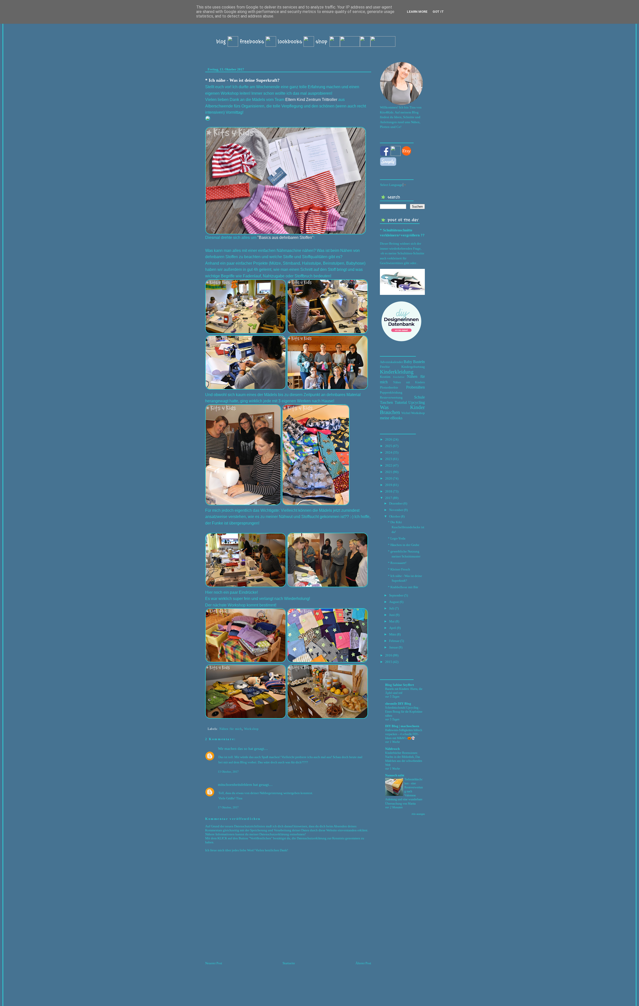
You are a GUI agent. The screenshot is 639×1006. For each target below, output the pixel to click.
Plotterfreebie (389, 387)
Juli (391, 608)
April (392, 628)
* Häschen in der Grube (403, 545)
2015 (388, 662)
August (394, 602)
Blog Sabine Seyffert (399, 685)
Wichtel (405, 413)
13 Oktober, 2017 (228, 771)
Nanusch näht (394, 775)
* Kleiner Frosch (399, 569)
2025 (388, 446)
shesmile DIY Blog (398, 703)
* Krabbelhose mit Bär (403, 587)
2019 (388, 485)
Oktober (394, 516)
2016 (388, 655)
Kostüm (385, 377)
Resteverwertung (391, 397)
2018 (388, 491)
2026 (388, 439)
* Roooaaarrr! (397, 563)
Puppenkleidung (391, 392)
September (396, 595)
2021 (388, 472)
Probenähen (415, 387)
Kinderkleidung (397, 372)
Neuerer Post (213, 963)
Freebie (385, 367)
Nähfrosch (392, 749)
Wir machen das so (232, 749)
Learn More (417, 11)
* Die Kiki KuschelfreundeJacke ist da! (406, 527)
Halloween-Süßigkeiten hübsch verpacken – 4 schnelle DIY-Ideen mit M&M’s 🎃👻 (403, 734)
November (396, 510)
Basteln (419, 362)
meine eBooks (391, 418)
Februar (394, 641)
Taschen (386, 402)
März (392, 634)
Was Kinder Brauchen (402, 409)
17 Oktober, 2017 (228, 807)
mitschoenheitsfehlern (235, 785)
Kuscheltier (398, 377)
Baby (408, 362)
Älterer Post (363, 963)
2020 (388, 478)
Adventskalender (391, 362)
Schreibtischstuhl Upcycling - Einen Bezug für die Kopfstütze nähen (403, 711)
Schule (419, 397)
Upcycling (416, 402)
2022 (388, 465)
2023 (388, 459)
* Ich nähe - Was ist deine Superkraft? (242, 80)
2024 (388, 452)
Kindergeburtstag (413, 367)
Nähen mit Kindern (409, 382)
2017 (388, 498)
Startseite (289, 963)
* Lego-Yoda (396, 538)
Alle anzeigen (418, 814)
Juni (392, 615)
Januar (393, 647)
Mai (392, 621)
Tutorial (401, 402)
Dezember (396, 503)
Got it (438, 11)
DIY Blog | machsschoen (402, 726)
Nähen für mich (230, 729)
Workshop (251, 729)
